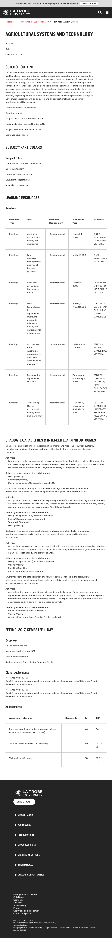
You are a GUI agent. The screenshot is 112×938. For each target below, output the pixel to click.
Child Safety (19, 897)
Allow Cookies (89, 3)
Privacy (17, 908)
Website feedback (20, 925)
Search (100, 12)
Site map (17, 902)
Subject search (41, 21)
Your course (24, 21)
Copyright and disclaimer (26, 910)
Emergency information (25, 894)
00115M (23, 930)
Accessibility (19, 905)
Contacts (18, 899)
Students (9, 21)
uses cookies (33, 3)
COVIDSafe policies (23, 913)
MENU (107, 12)
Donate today (23, 801)
